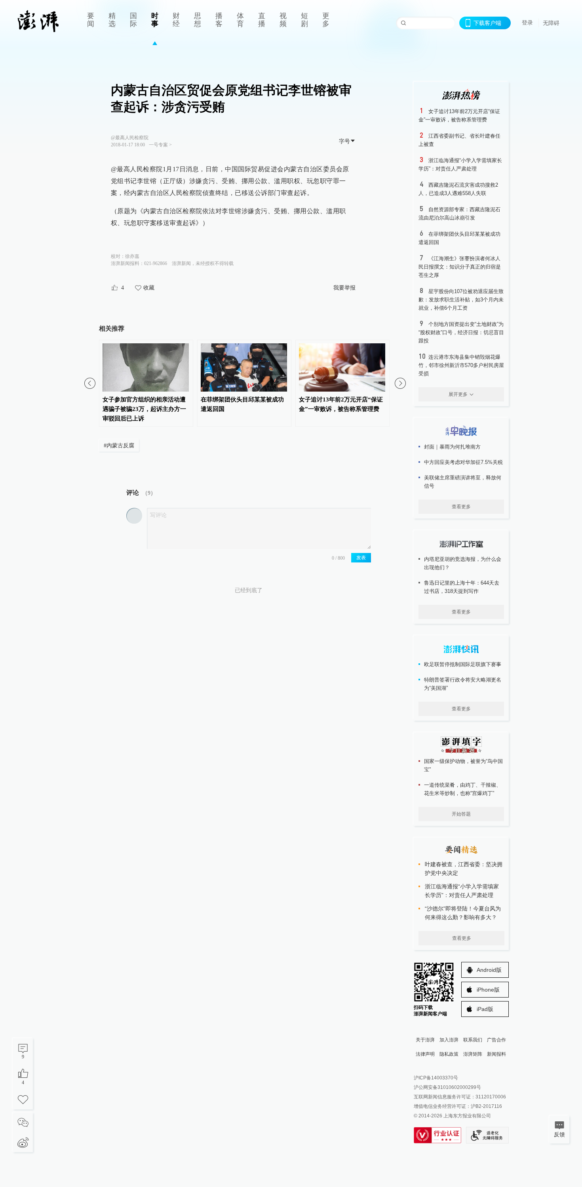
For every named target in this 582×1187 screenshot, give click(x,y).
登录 (527, 22)
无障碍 (551, 23)
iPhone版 (488, 989)
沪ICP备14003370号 (436, 1078)
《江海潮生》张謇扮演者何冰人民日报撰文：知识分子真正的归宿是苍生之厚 (459, 267)
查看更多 (461, 506)
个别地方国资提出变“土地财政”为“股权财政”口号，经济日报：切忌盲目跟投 (461, 332)
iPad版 (485, 1009)
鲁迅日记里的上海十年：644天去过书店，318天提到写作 (461, 587)
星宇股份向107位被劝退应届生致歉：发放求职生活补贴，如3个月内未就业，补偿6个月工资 (461, 299)
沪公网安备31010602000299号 (447, 1087)
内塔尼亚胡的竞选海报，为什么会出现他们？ (462, 563)
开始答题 (461, 814)
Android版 (489, 970)
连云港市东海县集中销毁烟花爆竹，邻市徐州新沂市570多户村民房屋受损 (461, 365)
